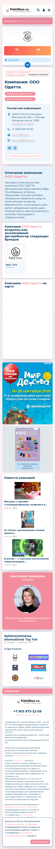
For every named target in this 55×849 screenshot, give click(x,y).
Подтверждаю (40, 841)
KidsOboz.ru (18, 760)
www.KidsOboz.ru (22, 755)
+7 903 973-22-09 (27, 711)
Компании (23, 72)
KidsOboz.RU (12, 691)
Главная (10, 72)
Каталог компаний (15, 75)
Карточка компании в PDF (26, 156)
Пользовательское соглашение (21, 807)
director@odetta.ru (23, 140)
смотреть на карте (23, 123)
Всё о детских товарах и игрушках (21, 11)
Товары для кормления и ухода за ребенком (21, 94)
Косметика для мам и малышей (21, 99)
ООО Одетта (16, 177)
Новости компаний (19, 478)
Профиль (13, 60)
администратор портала (27, 715)
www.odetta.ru (20, 134)
